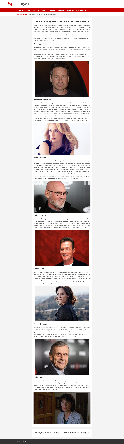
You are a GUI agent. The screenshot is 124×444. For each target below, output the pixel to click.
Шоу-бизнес (41, 10)
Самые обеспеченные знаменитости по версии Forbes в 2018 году (47, 433)
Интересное (51, 10)
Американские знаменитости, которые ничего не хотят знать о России (76, 433)
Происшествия (81, 10)
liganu (25, 4)
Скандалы (70, 10)
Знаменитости (30, 10)
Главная (20, 10)
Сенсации (61, 10)
